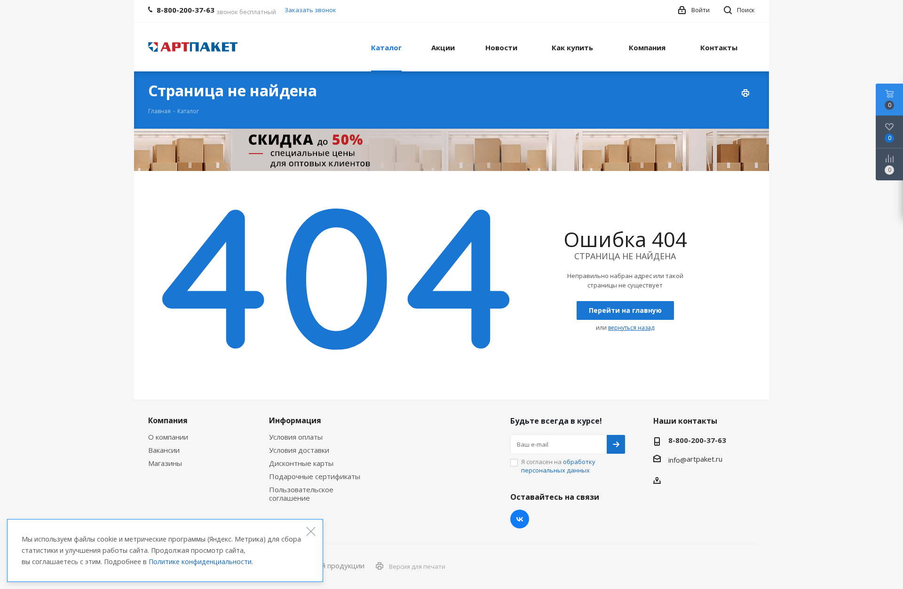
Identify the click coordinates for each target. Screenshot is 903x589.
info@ (677, 460)
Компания (168, 420)
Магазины (165, 463)
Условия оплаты (296, 437)
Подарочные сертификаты (314, 476)
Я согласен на (558, 465)
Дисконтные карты (301, 463)
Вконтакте (519, 519)
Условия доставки (299, 450)
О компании (168, 437)
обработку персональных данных (558, 465)
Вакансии (164, 450)
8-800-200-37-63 (697, 440)
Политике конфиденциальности (200, 561)
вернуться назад (631, 328)
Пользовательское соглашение (301, 494)
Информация (295, 420)
